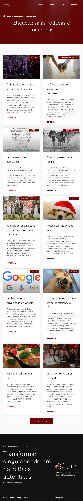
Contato (73, 5)
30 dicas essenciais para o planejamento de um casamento (21, 230)
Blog (62, 5)
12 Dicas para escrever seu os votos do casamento (59, 89)
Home (40, 5)
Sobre (51, 5)
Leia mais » (11, 117)
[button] (41, 421)
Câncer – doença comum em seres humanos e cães (61, 303)
